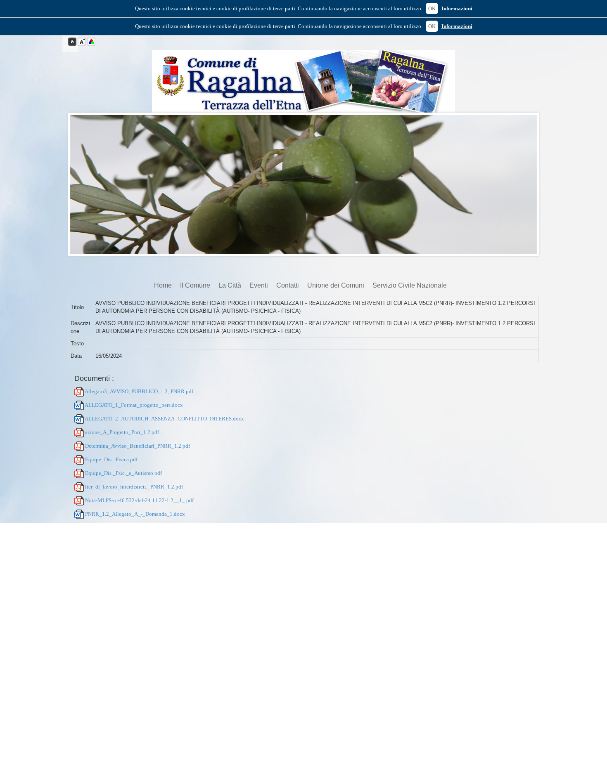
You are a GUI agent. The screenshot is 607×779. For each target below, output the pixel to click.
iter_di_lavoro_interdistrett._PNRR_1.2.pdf (133, 487)
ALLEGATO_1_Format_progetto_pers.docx (133, 405)
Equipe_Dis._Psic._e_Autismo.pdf (123, 473)
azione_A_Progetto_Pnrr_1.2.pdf (121, 432)
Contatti (287, 285)
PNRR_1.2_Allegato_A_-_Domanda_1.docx (134, 514)
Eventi (258, 285)
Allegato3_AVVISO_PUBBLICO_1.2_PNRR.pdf (138, 391)
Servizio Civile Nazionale (409, 285)
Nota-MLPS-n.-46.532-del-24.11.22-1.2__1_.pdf (139, 500)
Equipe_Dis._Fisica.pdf (111, 459)
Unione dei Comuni (335, 285)
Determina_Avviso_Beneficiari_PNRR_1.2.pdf (137, 446)
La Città (229, 285)
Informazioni (456, 8)
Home (163, 285)
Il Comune (195, 285)
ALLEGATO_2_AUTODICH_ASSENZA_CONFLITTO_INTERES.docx (164, 418)
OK (432, 8)
